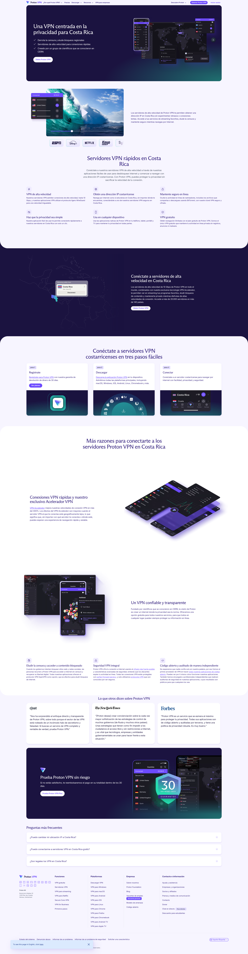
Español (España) (219, 940)
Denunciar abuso (43, 939)
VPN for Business (62, 905)
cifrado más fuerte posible (144, 669)
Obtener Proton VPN (199, 2)
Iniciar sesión (215, 2)
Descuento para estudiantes (173, 913)
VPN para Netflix (61, 896)
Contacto (166, 900)
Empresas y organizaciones (173, 887)
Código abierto (132, 907)
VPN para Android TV (99, 922)
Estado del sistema (27, 939)
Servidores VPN (61, 887)
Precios (67, 2)
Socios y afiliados (169, 892)
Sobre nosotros (132, 883)
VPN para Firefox (97, 913)
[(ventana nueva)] (20, 882)
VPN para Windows (98, 887)
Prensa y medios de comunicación (176, 896)
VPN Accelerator (37, 508)
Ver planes (35, 385)
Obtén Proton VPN (43, 60)
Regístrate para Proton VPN (41, 377)
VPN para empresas (102, 2)
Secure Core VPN (62, 900)
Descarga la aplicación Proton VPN (111, 377)
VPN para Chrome (98, 909)
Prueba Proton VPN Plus (52, 794)
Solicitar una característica (118, 939)
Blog (128, 892)
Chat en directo (168, 909)
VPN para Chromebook (100, 918)
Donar (164, 905)
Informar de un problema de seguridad (90, 939)
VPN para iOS (96, 900)
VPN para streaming (63, 892)
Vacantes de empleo (134, 896)
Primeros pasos (61, 909)
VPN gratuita (60, 883)
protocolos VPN (137, 677)
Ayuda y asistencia (169, 883)
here (41, 944)
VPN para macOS (98, 892)
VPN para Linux (97, 905)
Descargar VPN (97, 883)
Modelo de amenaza (134, 903)
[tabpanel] (124, 724)
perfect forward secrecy (106, 677)
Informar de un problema (63, 939)
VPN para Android (98, 896)
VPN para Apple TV (98, 926)
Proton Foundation (133, 887)
